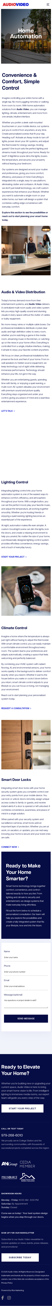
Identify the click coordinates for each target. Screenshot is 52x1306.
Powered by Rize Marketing (12, 1290)
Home (20, 40)
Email (6, 980)
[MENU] (37, 4)
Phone (7, 965)
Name (7, 951)
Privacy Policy (7, 1283)
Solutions (29, 40)
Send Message (26, 1018)
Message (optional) (13, 994)
